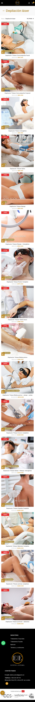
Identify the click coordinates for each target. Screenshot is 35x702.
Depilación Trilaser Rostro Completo (17, 282)
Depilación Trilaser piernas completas (17, 584)
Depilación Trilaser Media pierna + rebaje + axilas (17, 395)
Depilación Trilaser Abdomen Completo (17, 546)
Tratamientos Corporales (17, 638)
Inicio (2, 18)
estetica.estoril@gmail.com (17, 675)
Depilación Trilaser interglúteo (17, 131)
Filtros (29, 18)
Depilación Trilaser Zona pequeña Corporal (17, 93)
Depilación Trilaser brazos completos (17, 433)
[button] (3, 52)
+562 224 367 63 (16, 677)
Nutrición (13, 644)
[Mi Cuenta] (29, 3)
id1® (23, 691)
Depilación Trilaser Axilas (17, 168)
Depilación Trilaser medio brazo (17, 319)
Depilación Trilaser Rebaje (17, 206)
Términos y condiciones (17, 647)
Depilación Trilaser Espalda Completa (17, 508)
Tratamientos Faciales (17, 641)
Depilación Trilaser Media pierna (17, 357)
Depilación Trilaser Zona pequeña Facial (17, 55)
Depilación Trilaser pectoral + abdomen (17, 621)
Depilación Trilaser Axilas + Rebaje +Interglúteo (17, 470)
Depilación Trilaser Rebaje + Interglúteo (17, 244)
